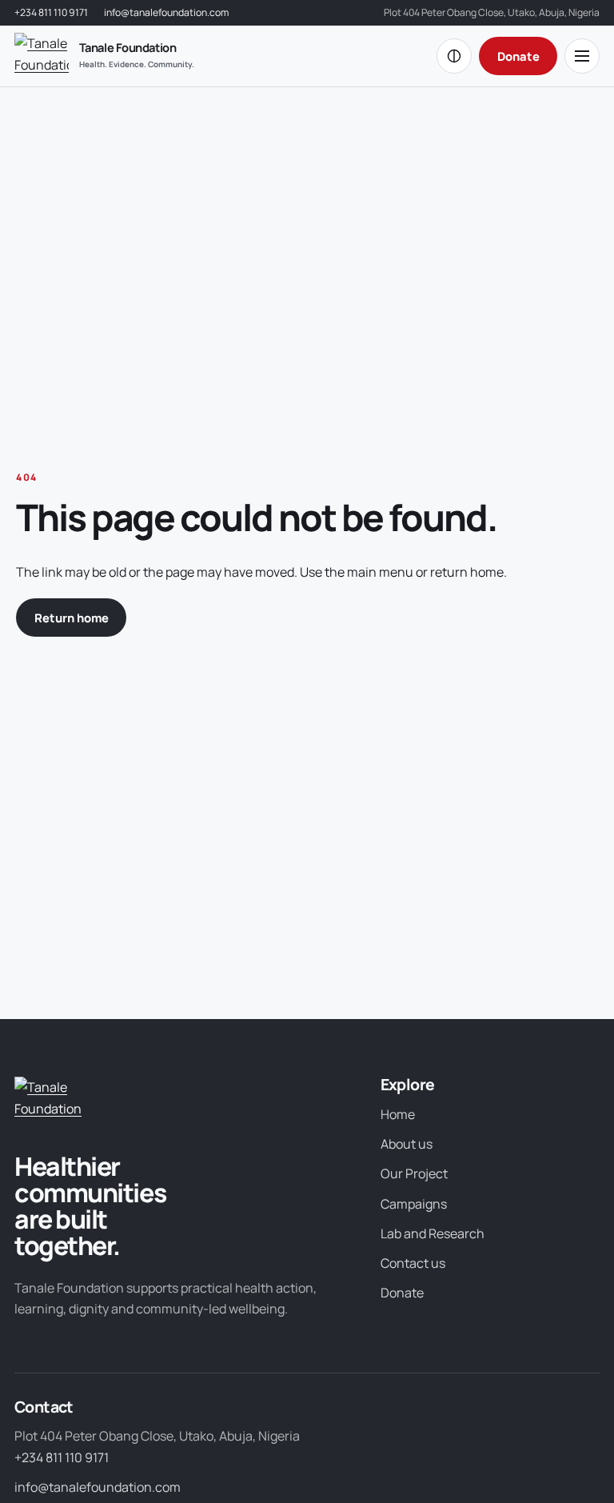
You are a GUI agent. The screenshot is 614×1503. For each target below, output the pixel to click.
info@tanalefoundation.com (166, 12)
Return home (71, 618)
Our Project (414, 1173)
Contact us (413, 1263)
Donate (518, 56)
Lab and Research (432, 1233)
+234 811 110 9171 (51, 12)
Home (398, 1114)
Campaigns (414, 1204)
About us (407, 1144)
